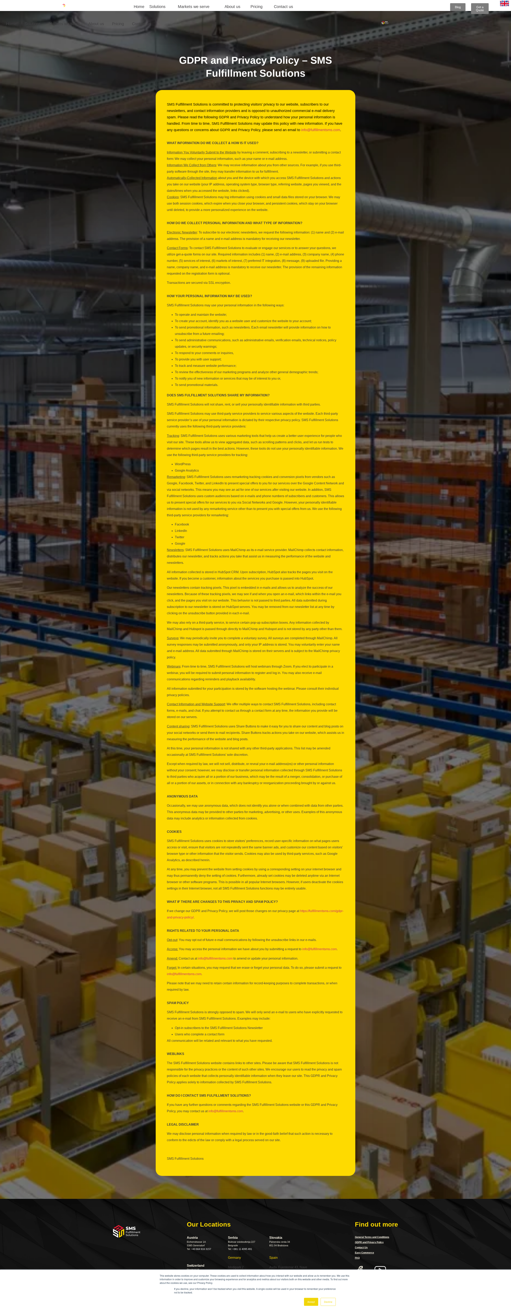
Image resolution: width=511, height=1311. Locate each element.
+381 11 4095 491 (242, 1249)
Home (139, 6)
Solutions (157, 6)
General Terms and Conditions (372, 1237)
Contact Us (361, 1247)
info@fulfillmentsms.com (320, 130)
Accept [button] (311, 1301)
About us (232, 6)
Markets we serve (193, 6)
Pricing (256, 6)
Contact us (283, 6)
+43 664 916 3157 (201, 1249)
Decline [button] (328, 1301)
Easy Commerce (364, 1252)
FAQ (357, 1258)
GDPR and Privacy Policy (369, 1242)
